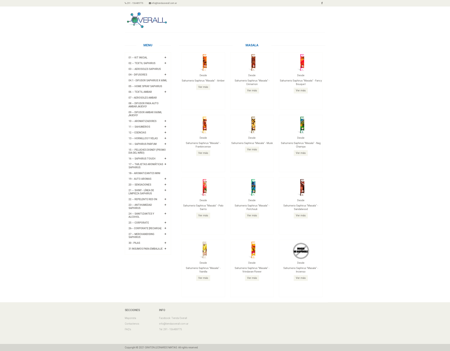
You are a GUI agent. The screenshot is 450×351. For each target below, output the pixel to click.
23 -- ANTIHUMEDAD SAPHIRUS (140, 206)
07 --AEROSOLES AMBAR (142, 97)
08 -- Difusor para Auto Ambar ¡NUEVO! (143, 105)
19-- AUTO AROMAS (139, 178)
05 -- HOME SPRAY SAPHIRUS (145, 86)
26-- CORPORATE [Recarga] (144, 228)
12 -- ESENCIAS (137, 132)
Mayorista (130, 318)
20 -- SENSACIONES (139, 184)
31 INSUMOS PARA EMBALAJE (145, 248)
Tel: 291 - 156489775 (170, 329)
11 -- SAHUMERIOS (139, 126)
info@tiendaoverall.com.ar (164, 3)
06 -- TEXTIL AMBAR (140, 91)
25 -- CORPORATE (138, 222)
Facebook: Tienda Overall (173, 318)
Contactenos (132, 323)
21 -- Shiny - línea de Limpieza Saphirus (141, 192)
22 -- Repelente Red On (142, 199)
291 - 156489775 (134, 3)
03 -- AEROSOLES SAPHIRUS (144, 69)
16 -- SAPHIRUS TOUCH (141, 158)
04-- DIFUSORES (137, 74)
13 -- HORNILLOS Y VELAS (143, 138)
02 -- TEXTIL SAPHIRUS (141, 63)
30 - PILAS (134, 243)
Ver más (203, 87)
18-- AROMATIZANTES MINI (144, 173)
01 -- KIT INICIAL (137, 57)
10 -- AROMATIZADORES (142, 121)
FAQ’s (128, 329)
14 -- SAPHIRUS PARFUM (142, 144)
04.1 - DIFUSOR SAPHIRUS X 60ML (147, 80)
